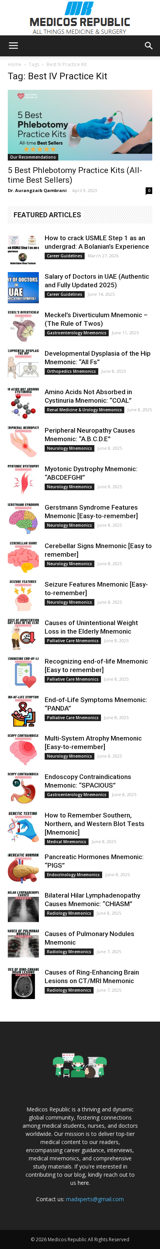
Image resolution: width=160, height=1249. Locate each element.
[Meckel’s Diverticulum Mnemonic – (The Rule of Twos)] (23, 326)
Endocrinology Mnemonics (73, 874)
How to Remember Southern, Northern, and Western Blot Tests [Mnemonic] (94, 823)
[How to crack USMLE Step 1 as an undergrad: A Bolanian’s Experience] (23, 249)
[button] (149, 45)
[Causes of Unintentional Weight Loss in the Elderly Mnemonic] (23, 634)
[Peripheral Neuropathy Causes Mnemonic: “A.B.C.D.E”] (23, 441)
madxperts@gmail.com (95, 1199)
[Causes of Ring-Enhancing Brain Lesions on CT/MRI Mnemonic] (23, 983)
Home (14, 64)
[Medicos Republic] (80, 17)
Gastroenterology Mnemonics (76, 332)
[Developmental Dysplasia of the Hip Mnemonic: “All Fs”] (23, 364)
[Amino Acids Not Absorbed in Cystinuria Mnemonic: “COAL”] (23, 403)
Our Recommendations (33, 157)
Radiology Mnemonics (69, 913)
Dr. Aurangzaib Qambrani (37, 190)
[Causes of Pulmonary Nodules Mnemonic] (23, 945)
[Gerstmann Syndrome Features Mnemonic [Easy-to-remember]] (23, 518)
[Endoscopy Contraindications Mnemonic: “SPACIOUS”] (23, 788)
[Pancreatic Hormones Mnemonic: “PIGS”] (23, 868)
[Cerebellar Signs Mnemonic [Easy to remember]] (23, 557)
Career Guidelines (64, 256)
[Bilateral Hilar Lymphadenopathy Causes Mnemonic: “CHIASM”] (23, 906)
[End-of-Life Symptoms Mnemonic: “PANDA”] (23, 711)
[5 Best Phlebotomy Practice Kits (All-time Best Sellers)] (80, 125)
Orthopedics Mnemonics (71, 371)
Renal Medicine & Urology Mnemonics (84, 409)
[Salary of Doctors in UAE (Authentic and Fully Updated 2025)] (23, 287)
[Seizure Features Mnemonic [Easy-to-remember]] (23, 595)
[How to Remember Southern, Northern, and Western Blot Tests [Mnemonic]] (23, 826)
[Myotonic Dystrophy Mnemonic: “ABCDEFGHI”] (23, 480)
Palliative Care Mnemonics (73, 640)
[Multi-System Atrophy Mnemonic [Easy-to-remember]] (23, 749)
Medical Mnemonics (66, 841)
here (83, 1182)
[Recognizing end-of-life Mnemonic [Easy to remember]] (23, 672)
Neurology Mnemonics (69, 448)
